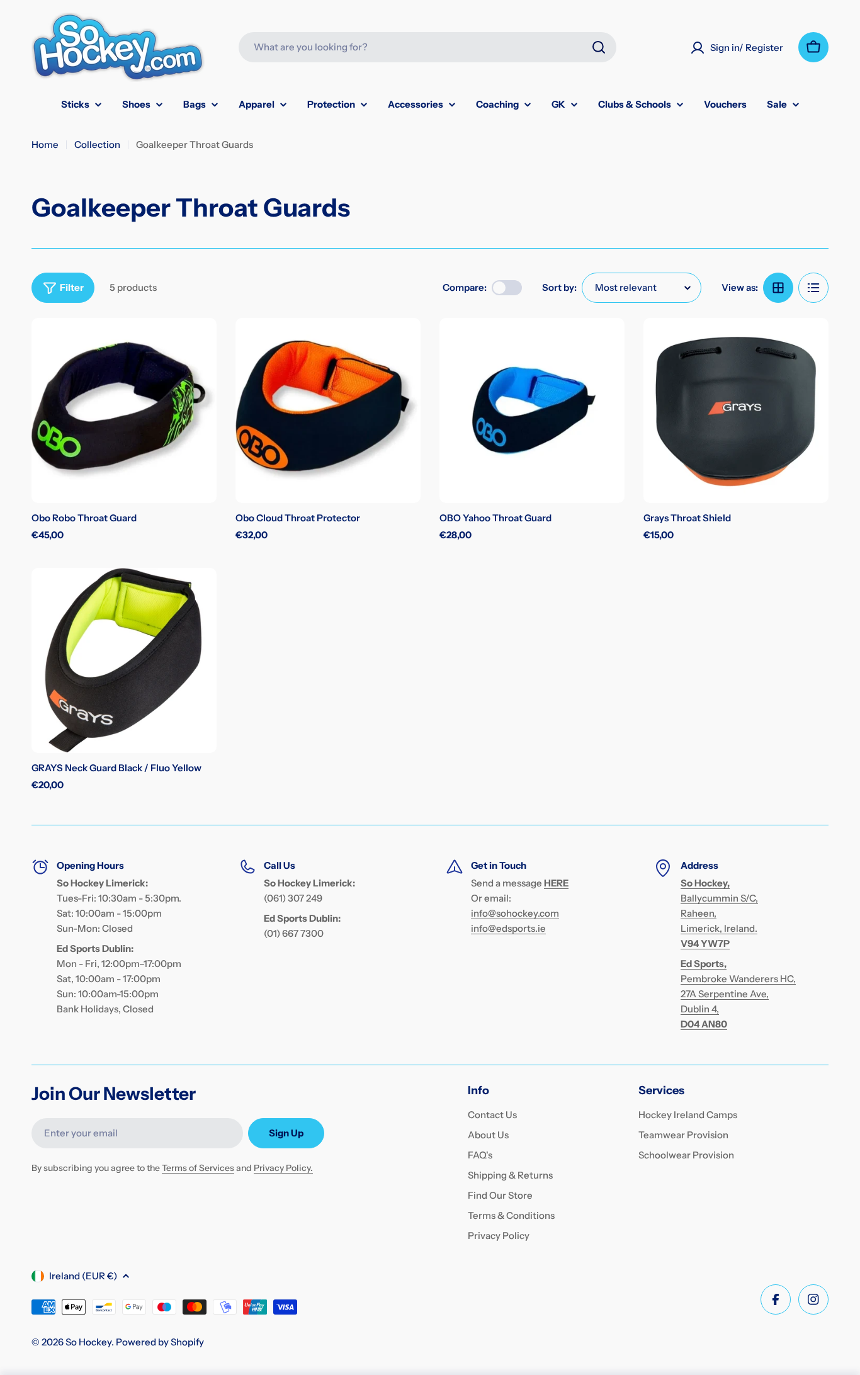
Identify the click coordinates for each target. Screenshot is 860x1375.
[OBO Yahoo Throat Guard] (532, 410)
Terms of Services (198, 1168)
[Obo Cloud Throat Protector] (328, 410)
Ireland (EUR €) (83, 1276)
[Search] (598, 47)
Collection (97, 144)
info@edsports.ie (508, 928)
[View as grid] (778, 288)
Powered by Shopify (160, 1342)
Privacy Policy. (283, 1168)
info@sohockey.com (515, 913)
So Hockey (88, 1342)
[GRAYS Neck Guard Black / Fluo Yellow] (124, 660)
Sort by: (559, 287)
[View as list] (813, 288)
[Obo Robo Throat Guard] (124, 410)
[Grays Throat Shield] (736, 410)
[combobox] (427, 47)
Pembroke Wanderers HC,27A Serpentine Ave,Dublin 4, (738, 994)
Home (45, 144)
